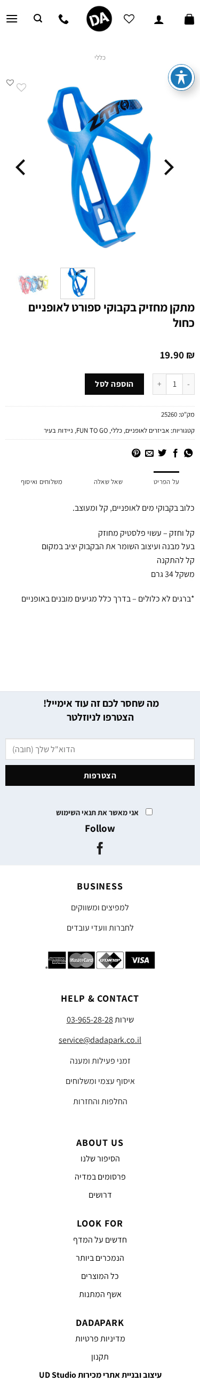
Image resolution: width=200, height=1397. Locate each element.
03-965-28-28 (90, 1019)
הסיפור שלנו (100, 1158)
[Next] (22, 167)
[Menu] (11, 18)
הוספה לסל (114, 383)
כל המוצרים (100, 1276)
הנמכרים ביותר (100, 1257)
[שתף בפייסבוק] (175, 453)
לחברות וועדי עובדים (100, 927)
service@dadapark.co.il (100, 1039)
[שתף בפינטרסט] (136, 453)
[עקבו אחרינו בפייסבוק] (100, 849)
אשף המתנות (100, 1294)
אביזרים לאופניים (147, 430)
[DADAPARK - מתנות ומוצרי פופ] (99, 18)
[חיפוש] (38, 18)
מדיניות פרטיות (100, 1338)
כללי (100, 57)
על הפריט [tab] (166, 481)
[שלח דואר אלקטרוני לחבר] (149, 453)
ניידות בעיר (58, 430)
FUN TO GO (92, 430)
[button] (10, 82)
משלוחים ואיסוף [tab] (42, 481)
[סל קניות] (189, 18)
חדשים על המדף (100, 1239)
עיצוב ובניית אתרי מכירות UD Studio (100, 1374)
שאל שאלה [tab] (108, 481)
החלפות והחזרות (100, 1101)
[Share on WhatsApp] (188, 453)
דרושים (100, 1194)
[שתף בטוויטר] (162, 453)
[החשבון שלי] (159, 18)
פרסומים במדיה (100, 1176)
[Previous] (167, 167)
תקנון (100, 1356)
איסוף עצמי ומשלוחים (100, 1081)
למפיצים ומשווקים (100, 907)
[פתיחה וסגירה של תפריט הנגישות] (181, 77)
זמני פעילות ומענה (100, 1060)
